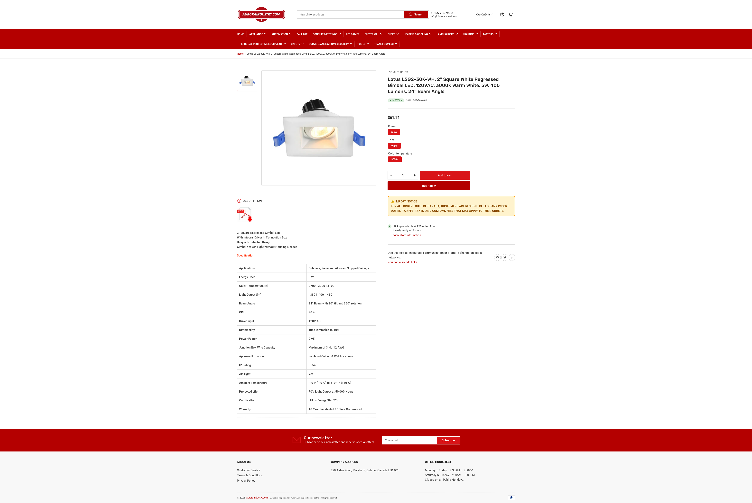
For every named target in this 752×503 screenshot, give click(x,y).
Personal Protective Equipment (261, 43)
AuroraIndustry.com (257, 497)
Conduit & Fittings (325, 34)
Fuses (391, 34)
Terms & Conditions (250, 475)
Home (240, 34)
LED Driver (352, 34)
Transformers (384, 43)
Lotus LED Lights (398, 72)
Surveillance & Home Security (329, 43)
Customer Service (248, 470)
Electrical (372, 34)
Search (418, 14)
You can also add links (402, 262)
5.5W (394, 132)
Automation (279, 34)
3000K (394, 159)
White (394, 145)
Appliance (256, 34)
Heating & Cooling (416, 34)
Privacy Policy (246, 480)
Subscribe (448, 440)
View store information (407, 235)
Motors (488, 34)
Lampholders (445, 34)
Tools (361, 43)
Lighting (469, 34)
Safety (295, 43)
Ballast (301, 34)
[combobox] (363, 14)
